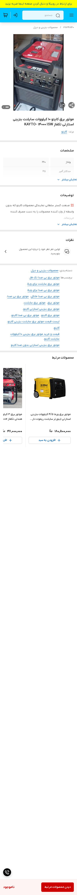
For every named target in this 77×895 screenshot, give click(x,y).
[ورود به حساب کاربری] (16, 15)
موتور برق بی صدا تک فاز (44, 278)
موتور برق (53, 303)
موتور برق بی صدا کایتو (25, 315)
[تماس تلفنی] (7, 872)
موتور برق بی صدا (18, 296)
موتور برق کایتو (50, 315)
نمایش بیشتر (69, 179)
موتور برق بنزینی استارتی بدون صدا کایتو (35, 345)
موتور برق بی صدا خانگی (45, 296)
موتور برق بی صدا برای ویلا (43, 290)
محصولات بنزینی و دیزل (45, 27)
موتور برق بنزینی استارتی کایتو (41, 309)
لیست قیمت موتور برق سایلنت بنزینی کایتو (33, 321)
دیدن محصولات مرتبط (57, 887)
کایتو (64, 132)
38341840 (68, 27)
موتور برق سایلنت (34, 303)
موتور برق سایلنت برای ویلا (43, 284)
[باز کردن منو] (71, 15)
